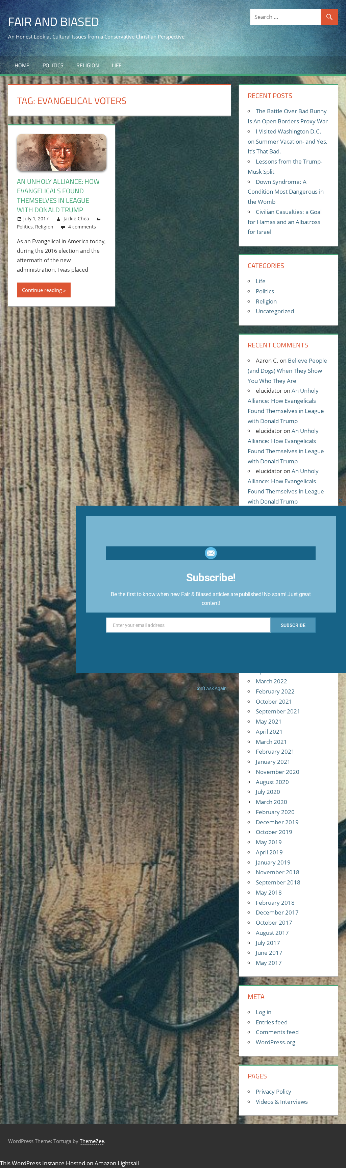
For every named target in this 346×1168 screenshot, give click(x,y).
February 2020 (275, 812)
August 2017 (272, 932)
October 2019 (274, 832)
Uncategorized (275, 311)
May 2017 (269, 963)
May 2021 (269, 721)
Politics (53, 65)
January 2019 (273, 862)
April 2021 (269, 731)
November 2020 (277, 772)
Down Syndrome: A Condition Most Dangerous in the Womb (286, 192)
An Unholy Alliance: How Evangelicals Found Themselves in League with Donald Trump (58, 195)
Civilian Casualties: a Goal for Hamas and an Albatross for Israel (285, 222)
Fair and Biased (53, 21)
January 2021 (273, 761)
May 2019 (269, 842)
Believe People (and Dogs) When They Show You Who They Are (287, 371)
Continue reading (42, 290)
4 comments (82, 226)
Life (117, 65)
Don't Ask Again (211, 688)
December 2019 (277, 822)
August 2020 (272, 782)
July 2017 (268, 943)
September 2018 (278, 882)
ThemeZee (92, 1141)
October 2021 (274, 701)
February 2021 (275, 751)
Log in (263, 1012)
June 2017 (269, 952)
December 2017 (277, 912)
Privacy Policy (273, 1091)
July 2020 (268, 792)
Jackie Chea (76, 218)
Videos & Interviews (282, 1101)
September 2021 (278, 711)
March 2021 (271, 742)
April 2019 (269, 852)
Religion (87, 65)
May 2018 (269, 892)
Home (22, 65)
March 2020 (271, 802)
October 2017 (274, 922)
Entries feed (272, 1022)
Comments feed (277, 1032)
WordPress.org (275, 1042)
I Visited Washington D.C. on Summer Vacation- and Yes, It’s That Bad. (287, 141)
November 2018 (277, 872)
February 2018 (275, 902)
